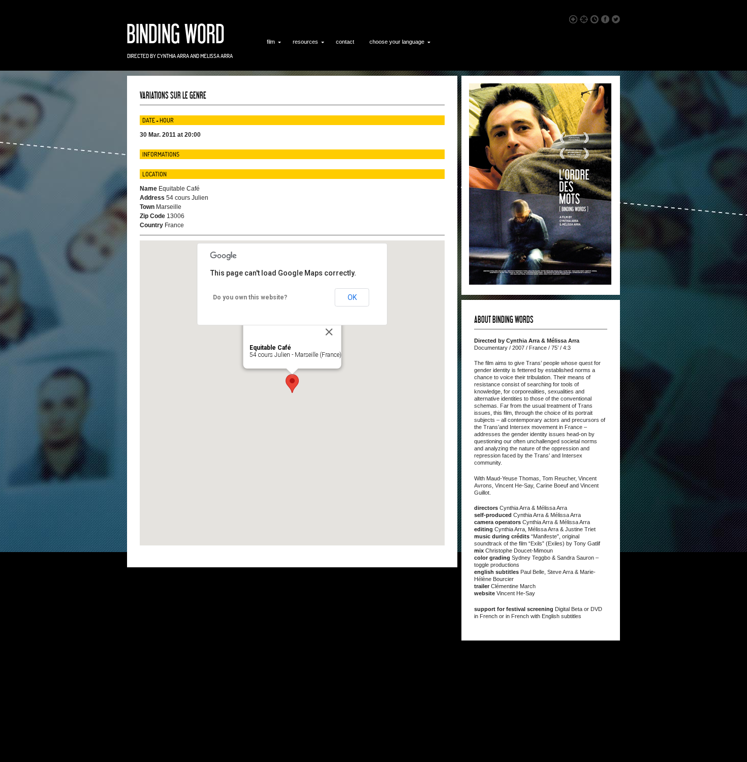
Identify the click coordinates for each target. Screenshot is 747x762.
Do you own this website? (250, 297)
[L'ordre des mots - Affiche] (540, 282)
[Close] (329, 332)
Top (723, 738)
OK (352, 297)
